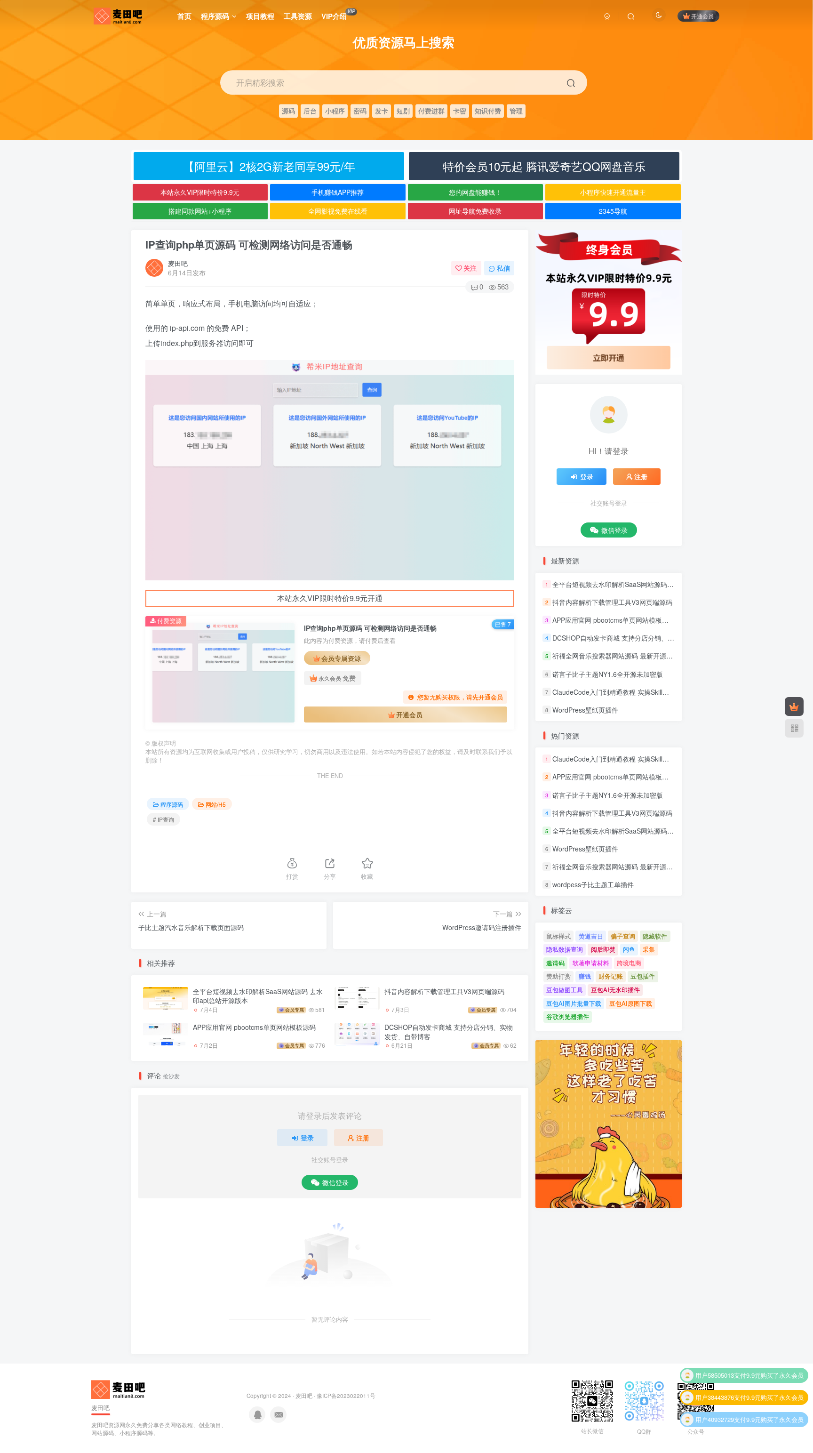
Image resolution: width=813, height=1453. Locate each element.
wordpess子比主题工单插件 (593, 884)
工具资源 (298, 16)
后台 (310, 110)
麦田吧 (178, 263)
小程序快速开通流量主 (613, 192)
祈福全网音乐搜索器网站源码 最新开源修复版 (619, 656)
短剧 (403, 110)
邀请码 (555, 962)
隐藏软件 (655, 935)
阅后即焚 (603, 949)
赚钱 (585, 975)
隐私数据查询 (564, 949)
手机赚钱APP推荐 (337, 192)
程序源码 (215, 16)
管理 (516, 110)
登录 (307, 1137)
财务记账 (610, 975)
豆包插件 (642, 975)
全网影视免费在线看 (337, 211)
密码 (360, 110)
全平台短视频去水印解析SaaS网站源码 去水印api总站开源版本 (258, 996)
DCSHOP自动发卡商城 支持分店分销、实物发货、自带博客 (448, 1031)
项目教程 (260, 16)
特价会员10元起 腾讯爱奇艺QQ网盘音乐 (544, 166)
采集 (649, 949)
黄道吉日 (591, 935)
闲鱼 (629, 949)
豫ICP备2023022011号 (346, 1395)
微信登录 (335, 1182)
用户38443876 (714, 1378)
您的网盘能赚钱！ (475, 192)
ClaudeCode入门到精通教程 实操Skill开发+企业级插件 (632, 692)
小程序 (335, 110)
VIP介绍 (338, 14)
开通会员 (702, 16)
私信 (503, 268)
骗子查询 (623, 935)
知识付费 (488, 110)
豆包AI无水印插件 (615, 989)
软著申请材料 (591, 962)
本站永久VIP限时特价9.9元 (199, 192)
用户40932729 (714, 1400)
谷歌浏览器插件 (567, 1016)
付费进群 (431, 110)
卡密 (459, 110)
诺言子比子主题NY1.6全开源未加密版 (607, 674)
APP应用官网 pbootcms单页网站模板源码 (254, 1027)
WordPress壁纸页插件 (585, 709)
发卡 (381, 110)
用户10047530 (714, 1422)
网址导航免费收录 (475, 211)
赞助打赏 (558, 975)
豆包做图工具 (564, 989)
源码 (288, 110)
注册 (362, 1137)
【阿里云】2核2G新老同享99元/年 (269, 166)
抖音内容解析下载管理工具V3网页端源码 (444, 991)
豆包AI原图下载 (630, 1003)
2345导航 (613, 211)
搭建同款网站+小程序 (199, 211)
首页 (184, 16)
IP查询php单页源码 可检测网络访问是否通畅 (248, 244)
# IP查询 (163, 819)
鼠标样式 (558, 935)
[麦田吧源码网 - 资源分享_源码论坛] (119, 1388)
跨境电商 (629, 962)
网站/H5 (216, 804)
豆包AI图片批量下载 (573, 1003)
